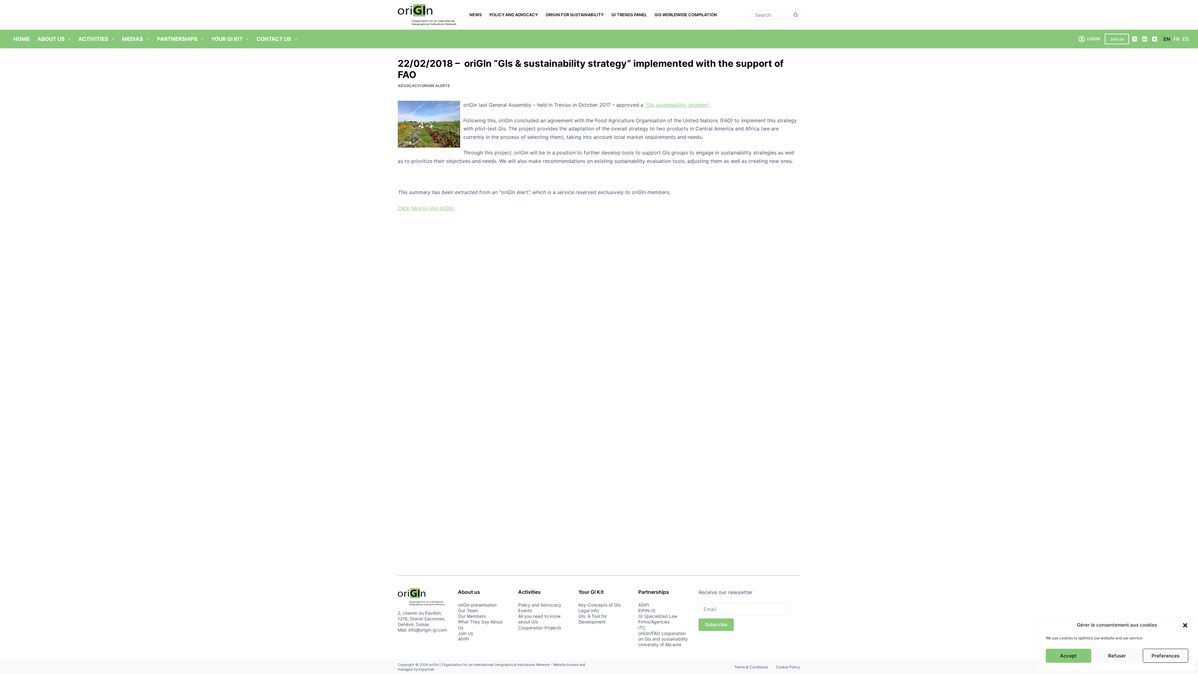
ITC (641, 627)
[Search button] (795, 15)
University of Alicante (659, 644)
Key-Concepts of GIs (599, 605)
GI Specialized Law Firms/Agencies (657, 618)
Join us (1117, 39)
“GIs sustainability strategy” (678, 105)
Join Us (465, 633)
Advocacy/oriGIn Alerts (424, 85)
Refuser (1117, 656)
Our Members (472, 616)
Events (525, 610)
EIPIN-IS (646, 610)
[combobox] (770, 15)
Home (21, 39)
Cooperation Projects (539, 627)
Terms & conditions (751, 667)
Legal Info (588, 610)
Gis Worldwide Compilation (686, 14)
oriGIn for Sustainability (575, 14)
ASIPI (643, 605)
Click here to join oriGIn (426, 208)
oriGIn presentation (477, 605)
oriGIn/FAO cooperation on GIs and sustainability (663, 636)
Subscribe (716, 625)
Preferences (1166, 656)
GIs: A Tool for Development (592, 618)
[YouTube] (1154, 39)
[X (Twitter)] (1134, 39)
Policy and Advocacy (513, 14)
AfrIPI (463, 639)
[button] (1185, 625)
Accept (1068, 656)
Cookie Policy (788, 667)
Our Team (468, 610)
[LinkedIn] (1144, 39)
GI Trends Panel (629, 14)
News (476, 14)
